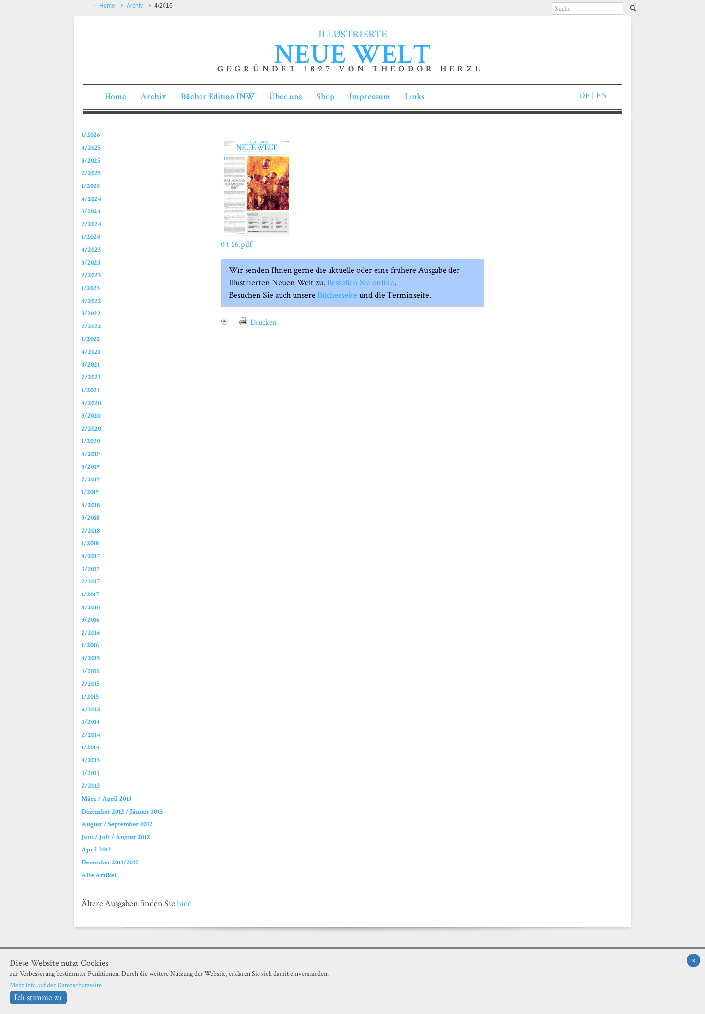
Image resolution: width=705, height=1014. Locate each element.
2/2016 (91, 632)
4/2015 (91, 658)
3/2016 (90, 619)
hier (184, 903)
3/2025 (91, 160)
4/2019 (91, 453)
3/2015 (90, 671)
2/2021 (91, 377)
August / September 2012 (117, 823)
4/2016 (91, 607)
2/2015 (91, 683)
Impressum (369, 96)
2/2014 (91, 734)
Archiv (135, 5)
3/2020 (91, 415)
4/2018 (91, 505)
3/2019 (90, 466)
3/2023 (91, 262)
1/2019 (90, 492)
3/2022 (91, 313)
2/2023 (91, 275)
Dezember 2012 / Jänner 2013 (122, 811)
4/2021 (91, 351)
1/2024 (91, 236)
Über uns (285, 96)
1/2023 (91, 287)
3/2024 (91, 211)
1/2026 (91, 134)
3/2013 (90, 773)
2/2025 (91, 172)
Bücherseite (337, 295)
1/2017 (90, 594)
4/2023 (91, 249)
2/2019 (91, 479)
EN (600, 95)
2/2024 (91, 224)
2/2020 (91, 428)
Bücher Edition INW (218, 96)
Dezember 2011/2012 (110, 862)
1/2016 (90, 645)
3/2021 (91, 364)
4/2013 (91, 760)
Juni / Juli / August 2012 (116, 836)
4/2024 (91, 198)
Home (107, 5)
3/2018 (90, 517)
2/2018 (91, 530)
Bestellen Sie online (359, 282)
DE (584, 95)
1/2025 (91, 185)
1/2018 (90, 543)
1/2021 (90, 390)
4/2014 (91, 709)
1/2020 (91, 440)
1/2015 (90, 696)
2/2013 (91, 785)
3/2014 (91, 721)
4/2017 (91, 555)
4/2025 (91, 147)
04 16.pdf (236, 244)
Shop (326, 96)
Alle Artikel (99, 875)
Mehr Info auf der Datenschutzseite (56, 985)
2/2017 (91, 581)
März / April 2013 (106, 798)
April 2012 (96, 849)
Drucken (263, 322)
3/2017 (90, 568)
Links (415, 96)
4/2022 (91, 300)
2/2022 (91, 326)
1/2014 (90, 747)
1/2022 (91, 338)
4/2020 (91, 403)
